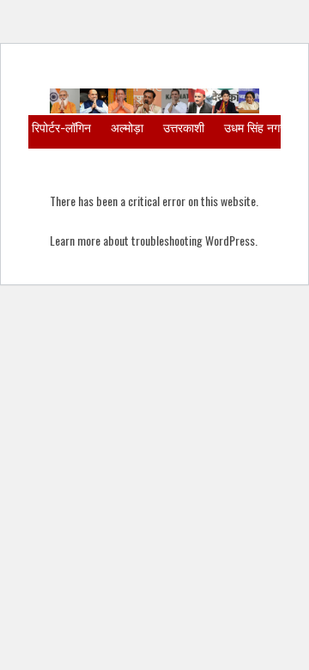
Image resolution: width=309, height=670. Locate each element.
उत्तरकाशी (183, 127)
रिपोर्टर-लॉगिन (61, 127)
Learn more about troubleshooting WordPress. (154, 240)
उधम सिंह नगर (254, 127)
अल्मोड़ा (127, 127)
